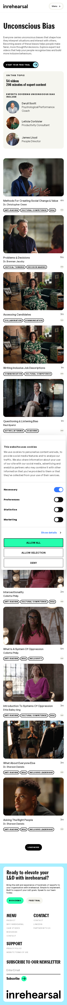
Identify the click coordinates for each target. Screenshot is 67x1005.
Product (11, 920)
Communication (34, 320)
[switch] (58, 499)
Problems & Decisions (16, 257)
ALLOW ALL (33, 542)
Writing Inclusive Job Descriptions (24, 367)
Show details (49, 532)
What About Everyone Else (19, 763)
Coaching (32, 431)
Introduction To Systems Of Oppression (28, 706)
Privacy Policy (14, 948)
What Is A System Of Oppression (23, 649)
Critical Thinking (14, 267)
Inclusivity (35, 659)
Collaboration (13, 320)
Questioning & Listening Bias (20, 421)
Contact (11, 936)
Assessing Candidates (17, 314)
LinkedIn (38, 924)
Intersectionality (13, 592)
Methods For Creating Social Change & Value (30, 200)
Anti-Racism (11, 210)
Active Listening (14, 431)
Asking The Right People (18, 820)
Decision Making (37, 267)
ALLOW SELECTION (33, 552)
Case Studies (13, 928)
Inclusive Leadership (41, 772)
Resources (12, 932)
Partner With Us (42, 928)
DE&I (52, 210)
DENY (33, 562)
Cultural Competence (34, 210)
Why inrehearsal (15, 924)
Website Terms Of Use (17, 952)
